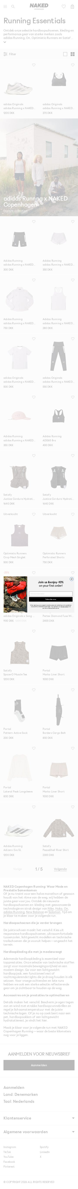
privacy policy (64, 606)
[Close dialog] (71, 579)
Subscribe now (51, 599)
